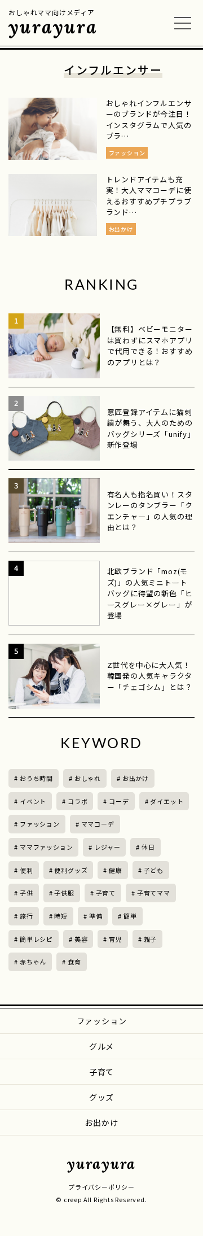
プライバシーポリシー (101, 1186)
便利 (26, 870)
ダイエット (166, 801)
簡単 (130, 915)
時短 (61, 915)
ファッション (40, 823)
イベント (33, 801)
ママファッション (46, 846)
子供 (26, 892)
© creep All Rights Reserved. (101, 1199)
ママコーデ (97, 823)
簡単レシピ (36, 939)
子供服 (64, 892)
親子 (150, 939)
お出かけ (135, 778)
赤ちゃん (33, 961)
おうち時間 (36, 778)
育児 (115, 939)
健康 (115, 870)
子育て (106, 892)
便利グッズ (70, 870)
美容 (81, 939)
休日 (148, 846)
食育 (74, 961)
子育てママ (153, 892)
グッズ (101, 1097)
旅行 (26, 915)
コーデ (119, 801)
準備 (96, 915)
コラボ (77, 801)
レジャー (107, 846)
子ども (154, 870)
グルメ (101, 1046)
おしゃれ (87, 778)
